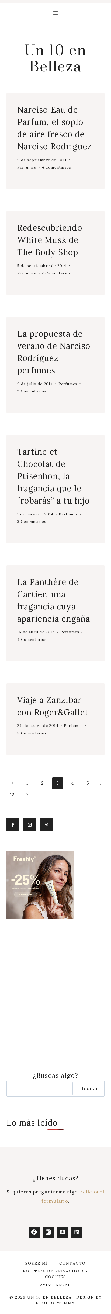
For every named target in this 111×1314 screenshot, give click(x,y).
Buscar (89, 1088)
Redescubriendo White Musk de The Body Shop (49, 240)
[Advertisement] (55, 995)
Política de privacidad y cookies (55, 1274)
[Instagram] (48, 1232)
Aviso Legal (55, 1285)
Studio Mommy (55, 1302)
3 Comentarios (32, 521)
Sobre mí (36, 1263)
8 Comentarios (32, 733)
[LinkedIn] (76, 1232)
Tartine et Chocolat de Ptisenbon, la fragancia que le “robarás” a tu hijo (53, 476)
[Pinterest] (62, 1232)
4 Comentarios (56, 167)
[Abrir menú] (56, 13)
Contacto (72, 1263)
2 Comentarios (56, 273)
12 (12, 795)
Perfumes (26, 167)
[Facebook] (34, 1232)
